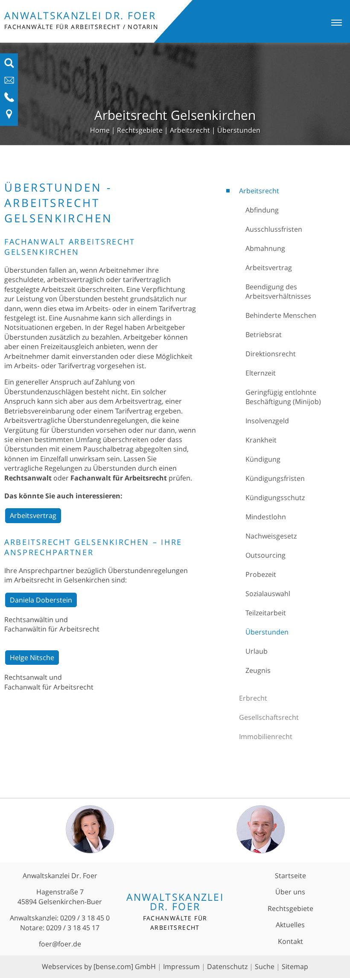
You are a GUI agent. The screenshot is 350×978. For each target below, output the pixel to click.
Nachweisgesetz (271, 536)
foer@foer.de (60, 944)
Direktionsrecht (270, 353)
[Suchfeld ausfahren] (9, 65)
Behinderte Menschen (280, 315)
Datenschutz (227, 966)
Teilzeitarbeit (265, 612)
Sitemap (295, 966)
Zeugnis (258, 670)
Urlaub (256, 651)
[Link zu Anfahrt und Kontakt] (9, 117)
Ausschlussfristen (273, 229)
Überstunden (238, 130)
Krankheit (261, 440)
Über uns (290, 891)
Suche (264, 966)
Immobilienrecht (265, 736)
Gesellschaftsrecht (269, 717)
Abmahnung (265, 248)
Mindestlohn (265, 516)
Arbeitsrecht (190, 130)
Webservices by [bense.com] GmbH (99, 966)
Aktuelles (290, 924)
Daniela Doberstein (41, 600)
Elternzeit (260, 373)
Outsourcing (265, 555)
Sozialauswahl (267, 593)
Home (100, 130)
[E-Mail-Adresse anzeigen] (9, 82)
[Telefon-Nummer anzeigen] (9, 100)
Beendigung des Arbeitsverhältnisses (278, 291)
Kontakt (290, 941)
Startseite (290, 875)
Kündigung (262, 459)
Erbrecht (253, 698)
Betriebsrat (263, 334)
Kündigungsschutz (275, 497)
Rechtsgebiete (140, 130)
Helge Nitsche (32, 657)
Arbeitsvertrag (268, 267)
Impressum (181, 966)
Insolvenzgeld (267, 420)
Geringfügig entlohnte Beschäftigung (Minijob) (283, 396)
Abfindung (262, 210)
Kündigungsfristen (275, 478)
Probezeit (260, 574)
